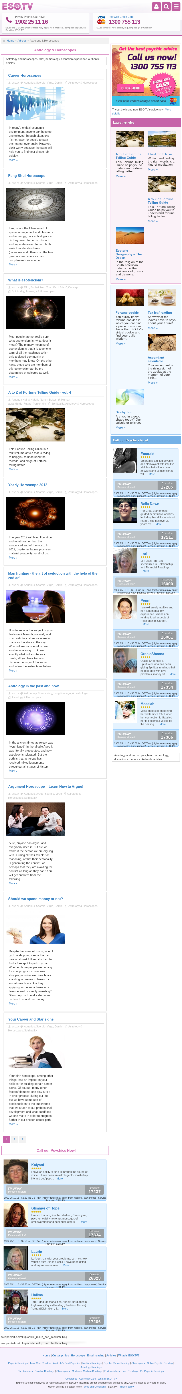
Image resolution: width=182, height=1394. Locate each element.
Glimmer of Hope (45, 1208)
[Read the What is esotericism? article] (35, 328)
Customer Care (87, 1378)
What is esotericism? (25, 280)
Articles (22, 40)
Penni (145, 600)
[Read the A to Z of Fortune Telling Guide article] (130, 148)
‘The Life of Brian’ (56, 287)
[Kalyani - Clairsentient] (16, 1171)
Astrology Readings (91, 1367)
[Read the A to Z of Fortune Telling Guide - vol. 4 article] (35, 440)
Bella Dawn (149, 504)
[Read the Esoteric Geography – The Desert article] (130, 245)
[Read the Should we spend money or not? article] (35, 943)
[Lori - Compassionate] (125, 560)
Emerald (147, 454)
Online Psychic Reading (160, 1363)
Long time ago (62, 693)
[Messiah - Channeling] (125, 710)
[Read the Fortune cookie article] (130, 307)
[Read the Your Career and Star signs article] (35, 1067)
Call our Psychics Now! (130, 440)
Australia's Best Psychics (66, 1363)
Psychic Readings (18, 1363)
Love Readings (130, 1371)
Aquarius (29, 82)
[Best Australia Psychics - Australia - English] (17, 8)
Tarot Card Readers (40, 1363)
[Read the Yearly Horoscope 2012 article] (35, 529)
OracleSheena (152, 654)
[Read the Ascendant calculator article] (162, 351)
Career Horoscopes (24, 75)
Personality (39, 403)
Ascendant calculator (156, 359)
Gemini (59, 82)
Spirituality (18, 291)
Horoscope (78, 1355)
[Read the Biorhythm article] (130, 406)
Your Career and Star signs (31, 1019)
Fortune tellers (112, 1371)
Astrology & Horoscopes (82, 82)
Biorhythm (123, 412)
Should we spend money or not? (35, 899)
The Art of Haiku (160, 154)
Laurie (36, 1252)
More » (121, 176)
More (12, 160)
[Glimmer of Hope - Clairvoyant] (16, 1215)
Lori (143, 554)
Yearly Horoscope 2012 (27, 485)
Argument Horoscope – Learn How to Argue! (45, 786)
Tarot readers (25, 1371)
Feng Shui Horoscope (26, 176)
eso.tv (15, 82)
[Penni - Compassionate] (125, 607)
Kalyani (37, 1165)
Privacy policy (126, 1386)
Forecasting (45, 693)
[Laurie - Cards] (16, 1258)
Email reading (95, 1355)
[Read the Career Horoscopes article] (35, 119)
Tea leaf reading (160, 312)
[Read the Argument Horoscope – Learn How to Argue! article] (35, 834)
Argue (40, 793)
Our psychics (60, 1355)
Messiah (147, 704)
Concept (73, 287)
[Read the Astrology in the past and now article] (35, 734)
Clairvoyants (138, 1363)
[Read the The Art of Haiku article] (162, 148)
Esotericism (37, 287)
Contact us (71, 1378)
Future (28, 403)
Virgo (50, 82)
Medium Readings (92, 1363)
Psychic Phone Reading (116, 1363)
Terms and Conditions (94, 1386)
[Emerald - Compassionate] (125, 460)
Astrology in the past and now (33, 686)
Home (10, 40)
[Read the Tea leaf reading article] (162, 307)
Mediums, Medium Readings (87, 1371)
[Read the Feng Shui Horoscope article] (35, 219)
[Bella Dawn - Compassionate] (125, 510)
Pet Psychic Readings (152, 1371)
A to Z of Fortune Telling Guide (128, 155)
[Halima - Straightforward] (16, 1302)
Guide (18, 403)
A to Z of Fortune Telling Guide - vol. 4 (39, 392)
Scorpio (41, 82)
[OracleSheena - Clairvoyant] (125, 660)
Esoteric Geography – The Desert (129, 254)
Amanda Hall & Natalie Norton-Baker (34, 399)
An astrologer (80, 693)
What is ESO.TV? (128, 1355)
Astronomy (30, 693)
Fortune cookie (127, 312)
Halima (37, 1295)
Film (26, 287)
